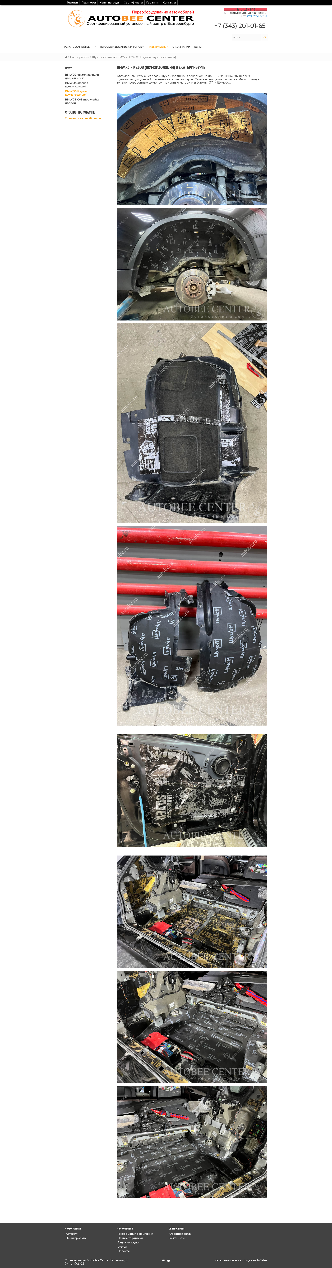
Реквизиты (177, 1238)
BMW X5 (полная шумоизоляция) (76, 84)
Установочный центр (79, 46)
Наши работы (157, 46)
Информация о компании (135, 1233)
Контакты (169, 2)
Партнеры (88, 2)
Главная (72, 2)
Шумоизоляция (103, 57)
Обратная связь (180, 1233)
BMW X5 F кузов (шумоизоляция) (76, 93)
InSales (262, 1260)
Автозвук (71, 1233)
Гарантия (152, 2)
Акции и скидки (128, 1242)
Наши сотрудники (130, 1238)
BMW (121, 57)
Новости (123, 1251)
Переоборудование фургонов (121, 46)
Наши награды (109, 2)
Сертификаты (133, 2)
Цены (198, 46)
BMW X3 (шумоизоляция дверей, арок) (82, 76)
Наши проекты (75, 1238)
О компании (181, 46)
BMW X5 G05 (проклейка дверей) (82, 101)
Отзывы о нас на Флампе (83, 118)
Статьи (122, 1246)
